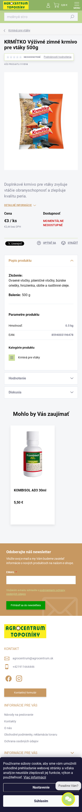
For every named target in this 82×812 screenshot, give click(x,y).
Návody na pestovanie (18, 714)
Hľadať (72, 16)
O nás (8, 728)
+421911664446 (23, 666)
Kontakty (10, 721)
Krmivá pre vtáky (29, 357)
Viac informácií (35, 777)
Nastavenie (41, 787)
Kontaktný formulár (25, 692)
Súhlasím (41, 801)
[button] (32, 503)
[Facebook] (8, 677)
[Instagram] (18, 677)
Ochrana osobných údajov (21, 741)
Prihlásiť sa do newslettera (26, 605)
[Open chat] (68, 799)
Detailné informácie (18, 205)
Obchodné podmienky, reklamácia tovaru (30, 734)
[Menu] (76, 5)
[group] (41, 477)
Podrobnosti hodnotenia (57, 56)
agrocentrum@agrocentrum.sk (33, 658)
